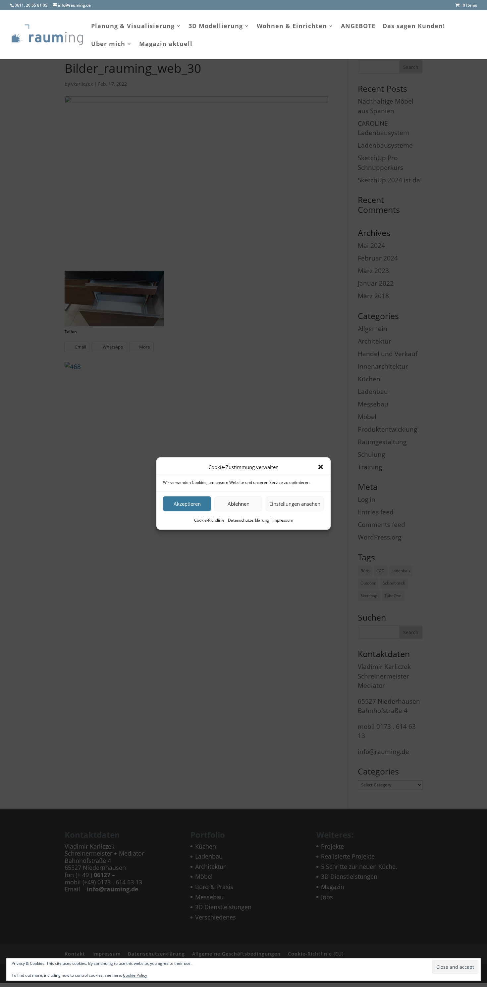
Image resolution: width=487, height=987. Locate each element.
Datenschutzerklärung (248, 520)
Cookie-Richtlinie (209, 520)
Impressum (282, 520)
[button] (320, 467)
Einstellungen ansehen (294, 503)
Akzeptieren (187, 503)
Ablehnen (238, 503)
